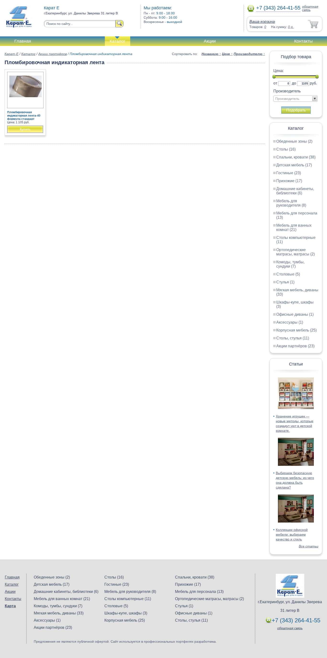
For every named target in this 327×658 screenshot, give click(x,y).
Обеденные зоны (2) (294, 141)
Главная (22, 41)
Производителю (249, 54)
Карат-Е (11, 54)
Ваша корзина (262, 22)
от (275, 83)
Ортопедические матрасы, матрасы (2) (295, 252)
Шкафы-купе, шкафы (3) (125, 613)
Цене (227, 54)
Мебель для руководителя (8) (291, 203)
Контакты (303, 41)
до (294, 83)
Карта (10, 606)
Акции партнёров (52, 54)
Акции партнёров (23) (295, 346)
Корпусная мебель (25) (296, 330)
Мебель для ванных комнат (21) (293, 227)
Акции (210, 41)
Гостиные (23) (288, 173)
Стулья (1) (285, 282)
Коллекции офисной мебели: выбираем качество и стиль (292, 534)
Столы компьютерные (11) (127, 599)
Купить (25, 129)
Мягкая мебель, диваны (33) (59, 613)
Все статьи (308, 546)
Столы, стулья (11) (292, 338)
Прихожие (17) (289, 181)
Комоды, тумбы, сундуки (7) (290, 264)
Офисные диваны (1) (295, 314)
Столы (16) (286, 149)
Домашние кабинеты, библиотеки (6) (295, 191)
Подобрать (296, 110)
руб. (313, 83)
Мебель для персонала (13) (199, 592)
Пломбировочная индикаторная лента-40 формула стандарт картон (23, 117)
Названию (211, 54)
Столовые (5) (288, 274)
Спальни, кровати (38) (296, 157)
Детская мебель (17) (294, 165)
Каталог (117, 41)
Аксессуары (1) (289, 322)
